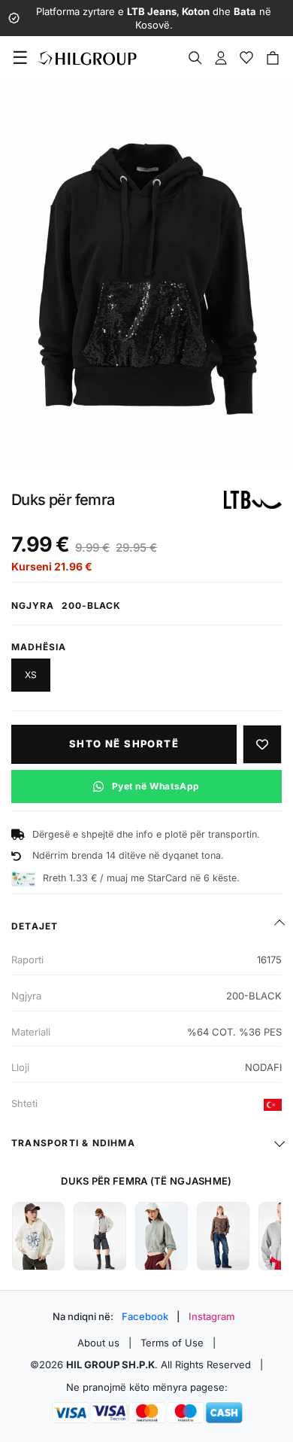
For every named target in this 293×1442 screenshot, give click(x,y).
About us (98, 1343)
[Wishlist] (246, 57)
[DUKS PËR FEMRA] (38, 1236)
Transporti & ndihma (73, 1142)
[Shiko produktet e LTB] (253, 500)
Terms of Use (172, 1343)
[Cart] (272, 58)
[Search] (195, 57)
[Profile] (220, 57)
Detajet (34, 926)
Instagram (212, 1316)
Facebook (145, 1316)
